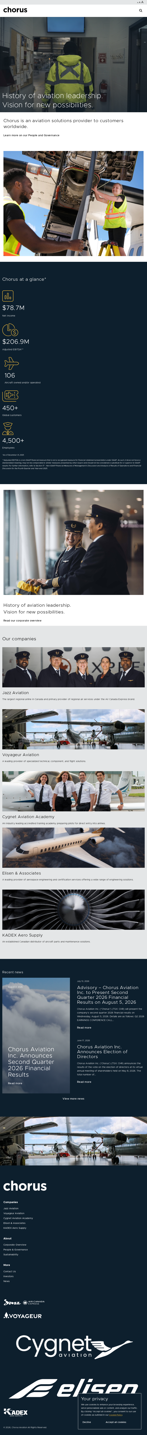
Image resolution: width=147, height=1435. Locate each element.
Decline (87, 1422)
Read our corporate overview (22, 620)
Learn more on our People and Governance (31, 135)
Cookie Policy (115, 1415)
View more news (73, 1099)
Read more (15, 1083)
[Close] (5, 11)
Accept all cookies (116, 1422)
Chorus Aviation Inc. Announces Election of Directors (102, 1052)
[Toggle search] (141, 10)
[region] (109, 1411)
